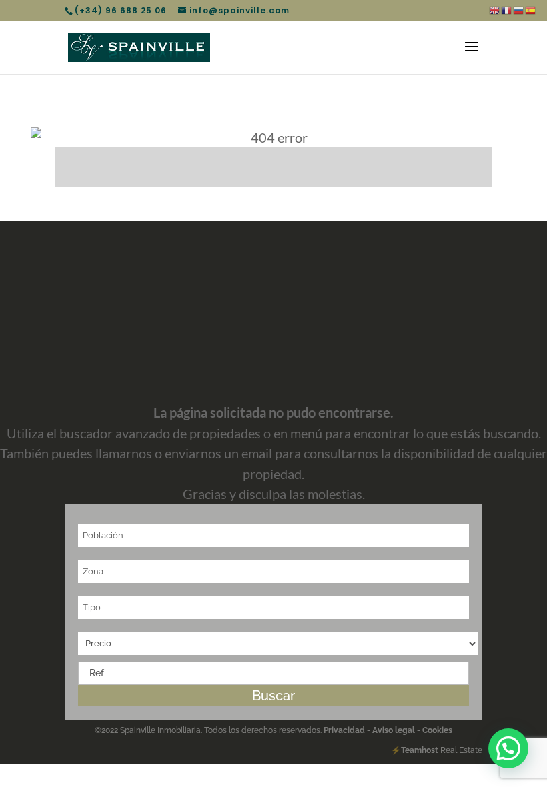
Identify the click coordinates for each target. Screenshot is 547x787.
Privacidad (345, 730)
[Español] (531, 10)
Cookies (436, 730)
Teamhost (419, 750)
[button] (508, 748)
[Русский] (519, 10)
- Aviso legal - (393, 730)
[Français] (507, 10)
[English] (495, 10)
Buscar (273, 696)
